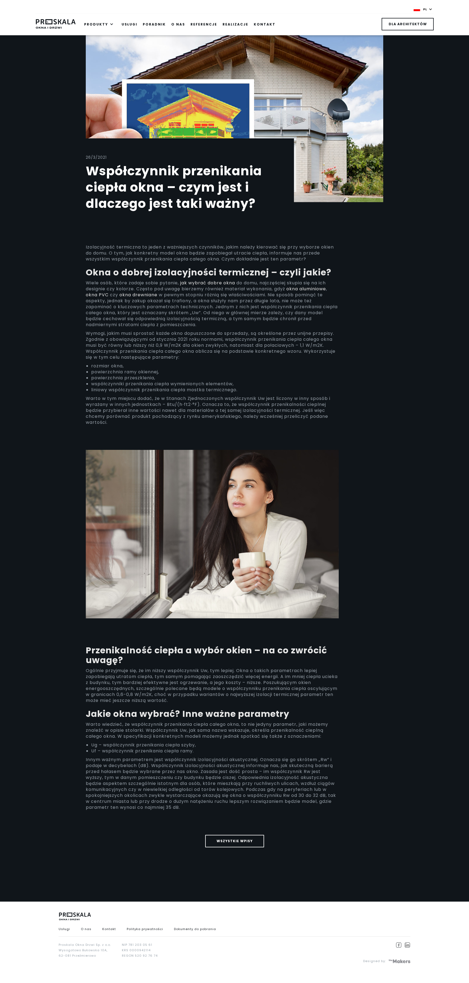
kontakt (264, 24)
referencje (204, 24)
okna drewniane (138, 295)
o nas (178, 24)
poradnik (154, 24)
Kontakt (109, 929)
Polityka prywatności (145, 929)
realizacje (235, 24)
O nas (86, 929)
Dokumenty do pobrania (195, 929)
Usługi (64, 929)
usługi (129, 24)
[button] (423, 9)
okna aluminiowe (306, 289)
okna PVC (97, 295)
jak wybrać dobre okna (207, 283)
